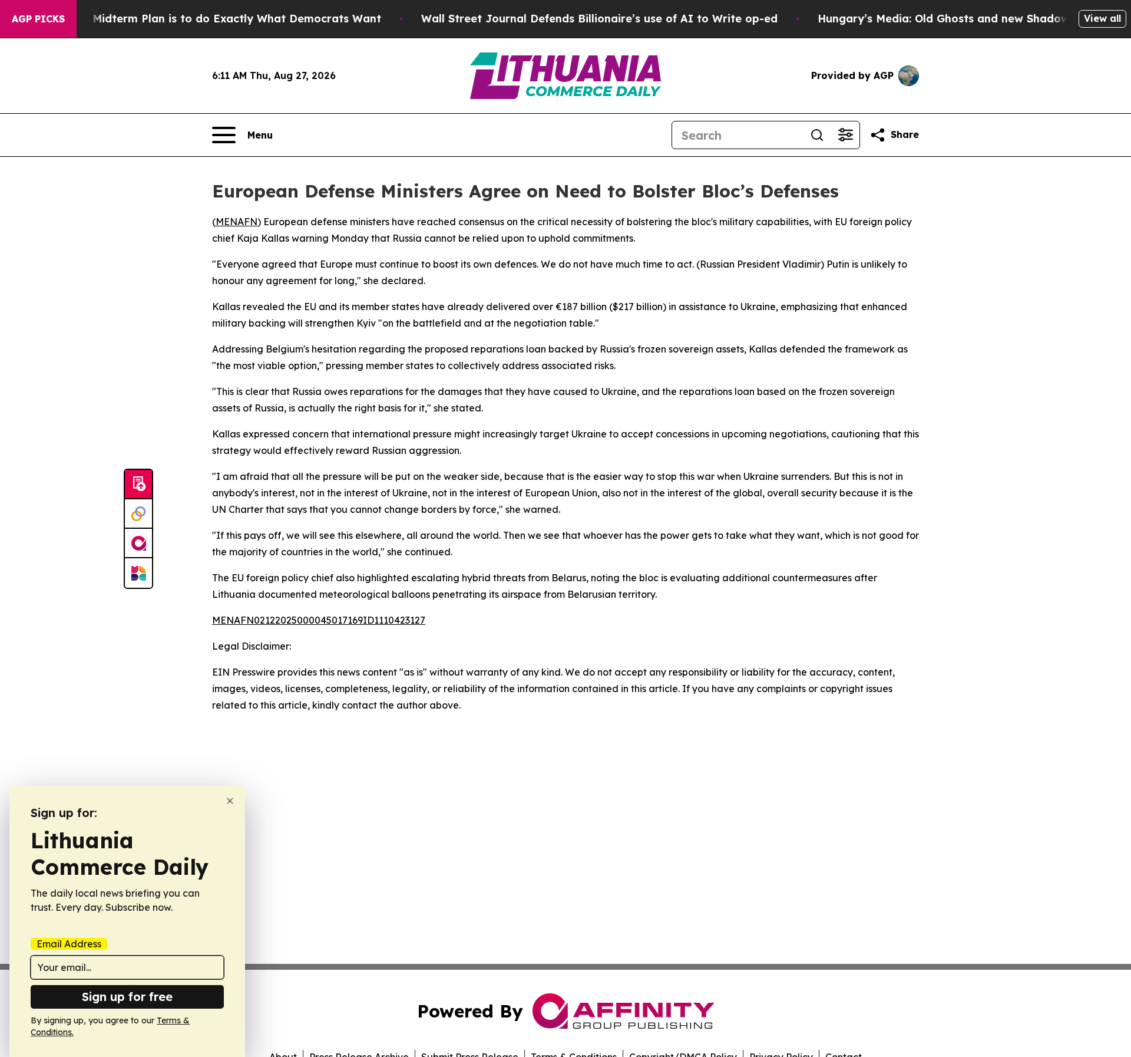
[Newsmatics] (138, 573)
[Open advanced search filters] (845, 135)
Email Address (69, 944)
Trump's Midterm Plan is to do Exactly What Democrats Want (214, 18)
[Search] (817, 135)
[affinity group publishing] (138, 543)
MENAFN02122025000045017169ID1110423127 (318, 620)
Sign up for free (127, 996)
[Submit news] (138, 484)
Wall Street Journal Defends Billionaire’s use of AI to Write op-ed (599, 18)
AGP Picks (38, 19)
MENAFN (236, 222)
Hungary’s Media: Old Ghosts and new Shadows (946, 18)
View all (1102, 18)
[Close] (230, 800)
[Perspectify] (138, 514)
